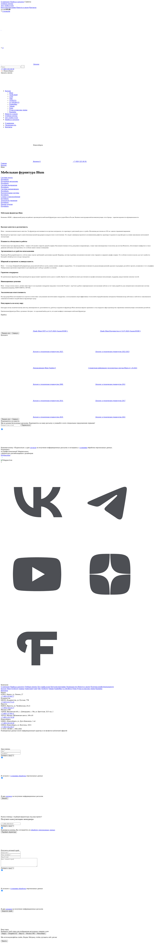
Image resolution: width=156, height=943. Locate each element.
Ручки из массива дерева (18, 110)
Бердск (4, 933)
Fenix (11, 108)
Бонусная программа (8, 7)
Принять (4, 941)
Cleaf (11, 97)
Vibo (11, 98)
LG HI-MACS (14, 102)
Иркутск (21, 933)
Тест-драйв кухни (7, 5)
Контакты (32, 7)
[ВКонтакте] (37, 537)
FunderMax (13, 104)
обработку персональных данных (43, 830)
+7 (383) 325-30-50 (7, 69)
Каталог (36, 64)
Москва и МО (30, 933)
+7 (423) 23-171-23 (7, 702)
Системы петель (7, 178)
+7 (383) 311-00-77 (7, 696)
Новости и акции (22, 7)
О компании (5, 2)
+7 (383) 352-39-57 (7, 727)
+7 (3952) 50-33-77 (7, 708)
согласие (33, 448)
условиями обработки (18, 776)
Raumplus (12, 112)
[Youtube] (37, 610)
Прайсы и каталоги (17, 2)
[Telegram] (110, 537)
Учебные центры (7, 4)
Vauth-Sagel (13, 95)
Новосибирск (41, 933)
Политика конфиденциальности (102, 687)
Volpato (12, 106)
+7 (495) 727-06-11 (7, 713)
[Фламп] (37, 683)
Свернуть (15, 333)
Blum (11, 93)
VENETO (12, 100)
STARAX (14, 689)
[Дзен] (110, 610)
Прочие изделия (7, 205)
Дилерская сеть (10, 125)
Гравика (21, 689)
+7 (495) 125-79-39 (7, 717)
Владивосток (12, 933)
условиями (83, 448)
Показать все (6, 333)
